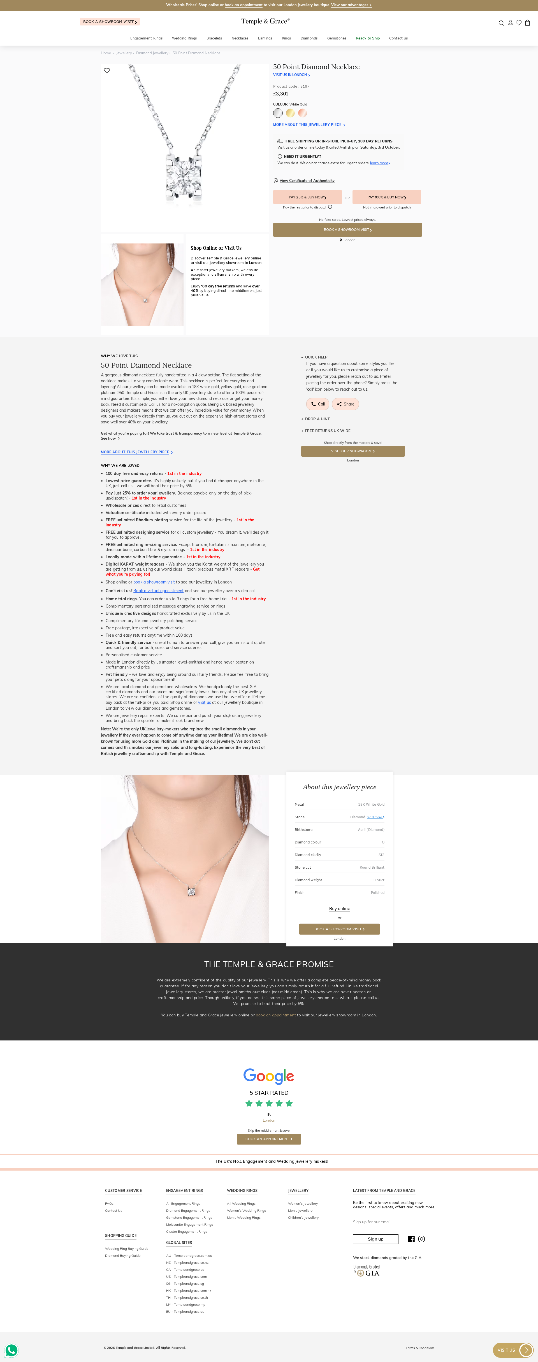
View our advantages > (351, 5)
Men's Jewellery (300, 1210)
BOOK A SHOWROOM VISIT (347, 230)
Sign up (376, 1239)
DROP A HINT (317, 419)
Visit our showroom (351, 451)
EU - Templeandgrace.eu (185, 1311)
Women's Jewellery (303, 1203)
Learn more (379, 163)
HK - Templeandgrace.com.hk (188, 1290)
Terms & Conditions (420, 1348)
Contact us (398, 38)
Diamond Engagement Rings (188, 1210)
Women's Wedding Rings (246, 1210)
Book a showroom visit (109, 21)
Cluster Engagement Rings (186, 1231)
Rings (286, 38)
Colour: (290, 104)
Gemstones (337, 38)
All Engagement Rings (183, 1203)
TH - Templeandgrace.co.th (187, 1297)
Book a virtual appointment (158, 590)
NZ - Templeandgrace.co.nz (187, 1262)
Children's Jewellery (303, 1217)
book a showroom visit (154, 582)
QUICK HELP (316, 357)
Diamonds (309, 38)
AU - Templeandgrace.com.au (189, 1255)
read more (375, 817)
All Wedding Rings (241, 1203)
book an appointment (244, 5)
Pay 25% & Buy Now (306, 197)
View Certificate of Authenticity (307, 180)
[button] (330, 208)
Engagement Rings (146, 38)
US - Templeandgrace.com (186, 1276)
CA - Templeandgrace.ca (185, 1269)
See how (109, 438)
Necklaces (240, 38)
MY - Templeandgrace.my (185, 1304)
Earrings (265, 38)
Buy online (339, 908)
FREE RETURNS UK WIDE (328, 430)
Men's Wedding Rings (244, 1217)
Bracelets (214, 38)
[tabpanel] (185, 148)
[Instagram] (421, 1240)
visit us (204, 702)
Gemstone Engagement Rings (189, 1217)
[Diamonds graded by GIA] (366, 1271)
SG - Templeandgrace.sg (185, 1283)
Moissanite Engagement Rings (189, 1224)
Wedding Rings (184, 38)
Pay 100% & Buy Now (386, 197)
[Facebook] (411, 1240)
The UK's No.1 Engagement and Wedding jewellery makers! (271, 1161)
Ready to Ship (368, 38)
